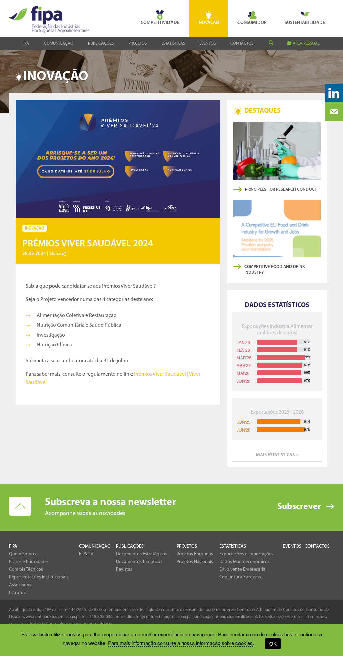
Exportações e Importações (246, 554)
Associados (20, 585)
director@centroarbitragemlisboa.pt (159, 617)
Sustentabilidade (305, 23)
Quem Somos (22, 554)
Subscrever (299, 506)
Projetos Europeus (195, 554)
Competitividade (160, 23)
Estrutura (18, 592)
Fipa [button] (25, 43)
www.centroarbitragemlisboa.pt (51, 617)
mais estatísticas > (277, 455)
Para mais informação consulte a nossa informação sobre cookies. (181, 642)
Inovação (208, 23)
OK (273, 643)
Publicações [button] (101, 43)
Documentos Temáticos (139, 561)
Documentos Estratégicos (141, 554)
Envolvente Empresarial (242, 569)
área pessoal (306, 43)
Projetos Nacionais (195, 561)
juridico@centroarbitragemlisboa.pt (225, 617)
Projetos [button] (137, 43)
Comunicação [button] (58, 43)
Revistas (124, 569)
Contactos (241, 43)
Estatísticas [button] (173, 43)
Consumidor (252, 23)
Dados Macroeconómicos (244, 561)
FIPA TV (86, 554)
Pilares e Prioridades (29, 561)
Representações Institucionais (38, 577)
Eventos (207, 43)
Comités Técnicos (26, 569)
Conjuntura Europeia (240, 577)
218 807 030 (101, 617)
